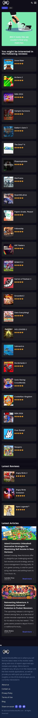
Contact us (6, 689)
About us (5, 685)
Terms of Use (7, 697)
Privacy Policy (7, 693)
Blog (3, 701)
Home (5, 8)
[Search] (32, 3)
